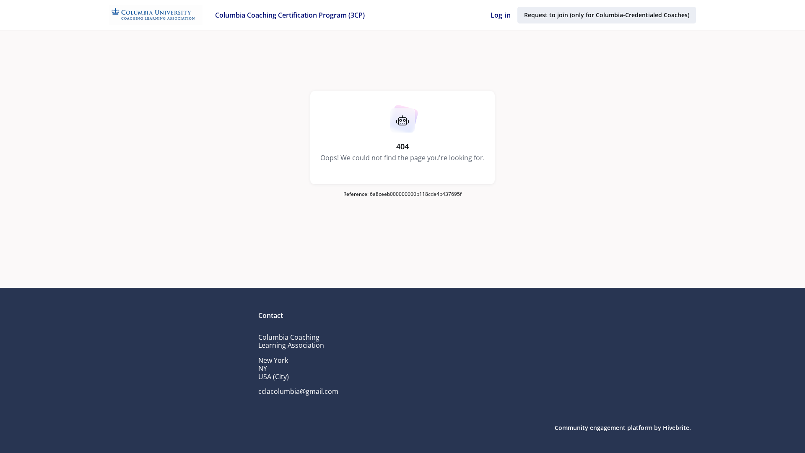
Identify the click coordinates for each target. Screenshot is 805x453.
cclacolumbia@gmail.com (298, 391)
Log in (501, 15)
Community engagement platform (603, 428)
